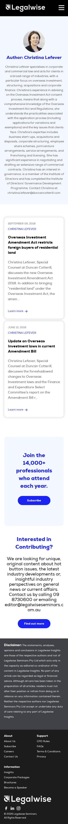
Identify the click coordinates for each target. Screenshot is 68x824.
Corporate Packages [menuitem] (16, 777)
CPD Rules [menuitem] (43, 741)
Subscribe (34, 500)
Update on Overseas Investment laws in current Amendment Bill (31, 347)
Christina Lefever (22, 229)
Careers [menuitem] (9, 751)
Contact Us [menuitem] (11, 757)
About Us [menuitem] (9, 741)
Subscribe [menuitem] (10, 746)
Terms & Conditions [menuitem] (48, 751)
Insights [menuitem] (9, 772)
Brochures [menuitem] (10, 782)
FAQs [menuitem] (40, 746)
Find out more (34, 623)
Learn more (15, 311)
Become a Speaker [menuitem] (15, 788)
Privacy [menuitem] (41, 757)
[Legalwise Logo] (25, 8)
